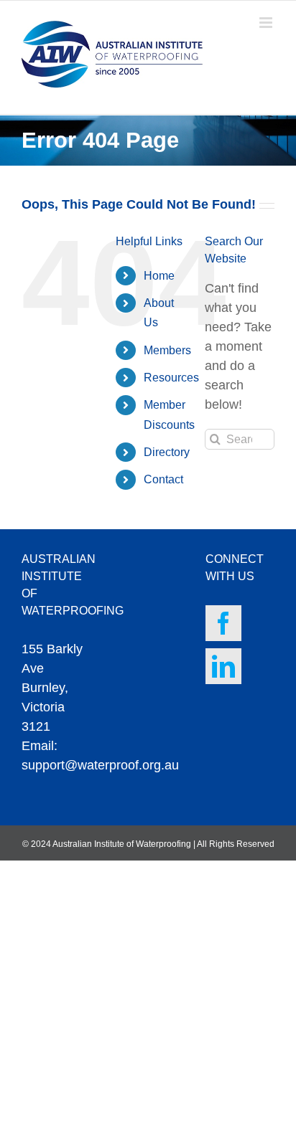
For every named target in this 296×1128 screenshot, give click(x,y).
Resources (171, 377)
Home (159, 276)
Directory (167, 452)
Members (167, 350)
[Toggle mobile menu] (266, 22)
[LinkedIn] (223, 666)
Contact (163, 479)
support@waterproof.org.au (100, 765)
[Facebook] (223, 623)
